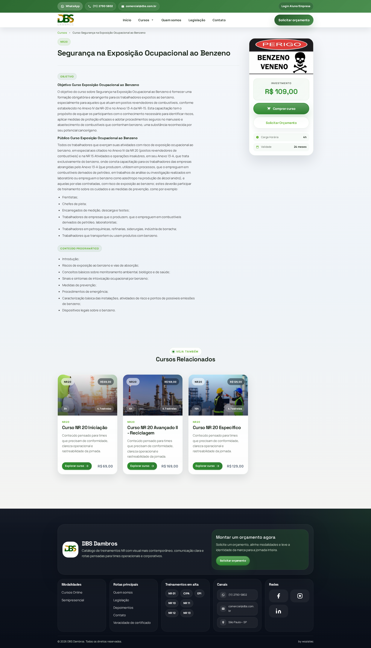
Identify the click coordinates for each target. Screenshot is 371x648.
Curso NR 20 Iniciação (84, 427)
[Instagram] (299, 595)
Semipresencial (73, 600)
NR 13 (186, 613)
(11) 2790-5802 (103, 6)
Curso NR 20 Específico (217, 427)
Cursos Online (72, 592)
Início (127, 20)
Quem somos (171, 20)
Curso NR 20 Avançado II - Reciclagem (152, 430)
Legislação (197, 20)
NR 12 (172, 613)
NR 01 (172, 593)
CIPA (186, 593)
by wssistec (305, 641)
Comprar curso (284, 108)
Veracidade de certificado (132, 622)
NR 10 (172, 603)
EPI (199, 593)
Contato (219, 20)
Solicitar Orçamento (281, 123)
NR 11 (186, 603)
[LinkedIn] (278, 611)
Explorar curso (74, 466)
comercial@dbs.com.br (141, 6)
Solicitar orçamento (294, 20)
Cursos (143, 20)
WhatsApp (73, 6)
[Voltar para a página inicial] (66, 20)
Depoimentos (123, 607)
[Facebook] (278, 595)
